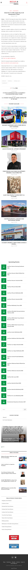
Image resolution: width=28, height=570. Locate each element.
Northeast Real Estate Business (7, 509)
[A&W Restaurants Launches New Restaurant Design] (14, 208)
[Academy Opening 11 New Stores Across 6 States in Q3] (14, 232)
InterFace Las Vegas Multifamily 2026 (15, 350)
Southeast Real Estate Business (7, 512)
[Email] (15, 557)
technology (4, 83)
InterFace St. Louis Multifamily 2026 (15, 395)
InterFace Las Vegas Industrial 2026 (15, 344)
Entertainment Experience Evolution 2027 (16, 401)
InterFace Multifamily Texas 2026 (14, 305)
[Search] (26, 2)
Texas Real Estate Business (7, 515)
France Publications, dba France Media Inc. (15, 565)
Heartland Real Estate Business (7, 506)
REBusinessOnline (5, 520)
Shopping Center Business (6, 500)
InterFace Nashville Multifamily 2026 (15, 389)
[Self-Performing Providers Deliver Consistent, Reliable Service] (14, 434)
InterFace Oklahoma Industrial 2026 (15, 370)
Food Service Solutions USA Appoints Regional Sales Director (8, 473)
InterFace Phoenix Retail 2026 (14, 286)
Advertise (18, 562)
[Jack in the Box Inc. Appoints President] (14, 138)
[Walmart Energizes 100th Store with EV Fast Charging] (14, 115)
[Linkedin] (12, 557)
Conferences (8, 562)
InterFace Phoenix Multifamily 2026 (15, 292)
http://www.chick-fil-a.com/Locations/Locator (9, 62)
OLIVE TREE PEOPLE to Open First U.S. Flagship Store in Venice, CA (9, 481)
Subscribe (13, 562)
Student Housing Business (6, 526)
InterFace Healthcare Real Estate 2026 (15, 338)
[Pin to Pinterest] (15, 88)
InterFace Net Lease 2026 (12, 376)
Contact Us (23, 562)
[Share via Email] (16, 88)
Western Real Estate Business (7, 517)
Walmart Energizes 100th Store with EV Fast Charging (9, 457)
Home (4, 562)
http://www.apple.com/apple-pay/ (9, 58)
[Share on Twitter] (14, 88)
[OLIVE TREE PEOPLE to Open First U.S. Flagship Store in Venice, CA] (14, 184)
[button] (2, 434)
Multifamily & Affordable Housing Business (10, 523)
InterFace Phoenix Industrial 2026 (14, 299)
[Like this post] (11, 88)
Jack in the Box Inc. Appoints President (14, 149)
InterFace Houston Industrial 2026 (14, 280)
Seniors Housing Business (6, 529)
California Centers (5, 503)
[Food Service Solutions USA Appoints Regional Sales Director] (14, 161)
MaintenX (5, 417)
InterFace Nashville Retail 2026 (14, 383)
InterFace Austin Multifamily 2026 (14, 332)
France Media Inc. (14, 563)
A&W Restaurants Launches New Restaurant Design (8, 488)
